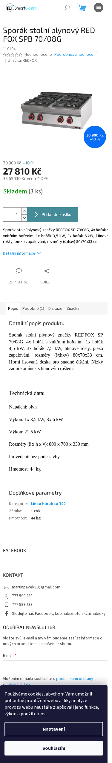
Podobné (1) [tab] (33, 309)
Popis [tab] (13, 309)
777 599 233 (22, 596)
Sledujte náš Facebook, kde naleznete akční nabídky (59, 614)
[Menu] (99, 7)
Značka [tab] (73, 309)
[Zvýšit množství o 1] (24, 211)
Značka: (22, 61)
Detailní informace (19, 253)
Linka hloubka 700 (48, 504)
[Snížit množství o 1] (24, 217)
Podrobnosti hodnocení (75, 55)
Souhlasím (53, 748)
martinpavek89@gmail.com (36, 587)
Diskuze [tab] (55, 309)
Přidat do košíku (56, 214)
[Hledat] (67, 7)
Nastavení (54, 729)
